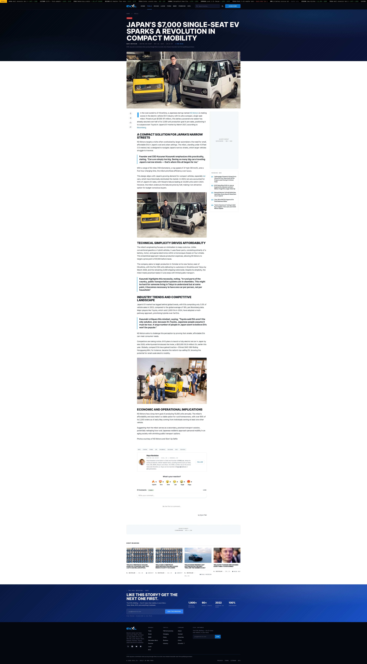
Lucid (163, 6)
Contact (180, 634)
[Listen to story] (130, 123)
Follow (200, 462)
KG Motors (194, 113)
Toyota (182, 449)
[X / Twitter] (128, 646)
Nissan (170, 449)
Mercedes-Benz (153, 640)
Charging (165, 634)
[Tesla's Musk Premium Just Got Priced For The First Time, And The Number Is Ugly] (198, 555)
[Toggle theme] (222, 6)
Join (217, 636)
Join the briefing (174, 611)
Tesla (149, 6)
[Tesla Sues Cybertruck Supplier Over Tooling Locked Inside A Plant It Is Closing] (169, 555)
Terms (227, 660)
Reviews (165, 640)
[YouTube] (136, 646)
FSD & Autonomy (168, 631)
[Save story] (130, 113)
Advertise (181, 637)
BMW (175, 6)
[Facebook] (132, 646)
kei (204, 176)
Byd (139, 449)
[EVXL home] (131, 6)
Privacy (220, 660)
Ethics (180, 640)
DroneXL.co (156, 467)
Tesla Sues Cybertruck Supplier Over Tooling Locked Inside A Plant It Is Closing (167, 566)
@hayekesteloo (151, 469)
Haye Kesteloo (153, 456)
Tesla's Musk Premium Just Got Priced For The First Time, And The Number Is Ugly (195, 566)
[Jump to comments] (130, 127)
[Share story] (130, 118)
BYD (189, 6)
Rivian (156, 6)
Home (143, 6)
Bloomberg (141, 128)
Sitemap (233, 660)
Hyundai (162, 449)
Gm (156, 449)
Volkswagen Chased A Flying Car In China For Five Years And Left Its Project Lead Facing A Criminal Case (225, 179)
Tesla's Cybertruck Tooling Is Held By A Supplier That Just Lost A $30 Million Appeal (225, 206)
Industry (165, 643)
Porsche (182, 6)
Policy (165, 637)
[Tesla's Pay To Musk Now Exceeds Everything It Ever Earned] (227, 555)
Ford (169, 6)
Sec (176, 449)
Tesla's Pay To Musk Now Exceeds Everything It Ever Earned (226, 565)
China (145, 449)
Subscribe (233, 6)
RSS (239, 660)
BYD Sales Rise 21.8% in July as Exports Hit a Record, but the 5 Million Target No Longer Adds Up (224, 187)
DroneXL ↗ (181, 643)
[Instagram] (140, 646)
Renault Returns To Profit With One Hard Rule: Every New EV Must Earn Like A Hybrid (225, 194)
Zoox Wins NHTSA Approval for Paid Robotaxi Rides (224, 200)
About (180, 631)
